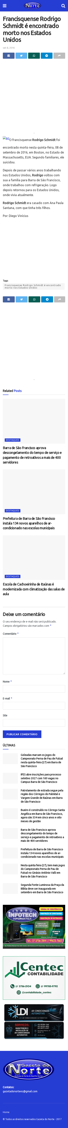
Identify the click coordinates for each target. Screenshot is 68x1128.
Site (5, 715)
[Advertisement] (34, 96)
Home (6, 1112)
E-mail (7, 698)
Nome (7, 681)
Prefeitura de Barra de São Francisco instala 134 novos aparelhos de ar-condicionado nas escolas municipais (29, 523)
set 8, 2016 (9, 47)
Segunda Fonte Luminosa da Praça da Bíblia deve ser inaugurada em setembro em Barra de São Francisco (42, 888)
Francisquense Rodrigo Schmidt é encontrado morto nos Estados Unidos (33, 286)
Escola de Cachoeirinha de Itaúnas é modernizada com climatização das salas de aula (34, 589)
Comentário (11, 633)
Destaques (12, 440)
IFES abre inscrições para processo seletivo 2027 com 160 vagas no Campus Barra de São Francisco (41, 778)
